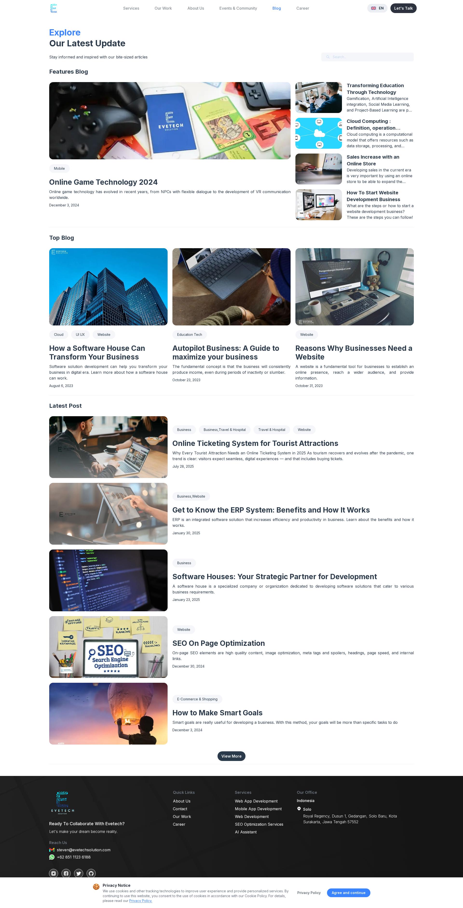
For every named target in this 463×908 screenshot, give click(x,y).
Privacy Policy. (140, 901)
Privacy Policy (309, 893)
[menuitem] (131, 8)
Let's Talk (403, 8)
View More (231, 756)
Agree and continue (349, 893)
